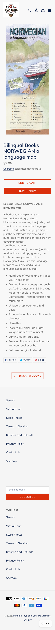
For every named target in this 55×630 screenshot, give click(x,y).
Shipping (8, 168)
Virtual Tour (13, 409)
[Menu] (49, 10)
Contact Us (13, 452)
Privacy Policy (15, 443)
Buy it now (27, 190)
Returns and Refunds (19, 435)
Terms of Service (17, 426)
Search (10, 400)
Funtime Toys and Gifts (25, 615)
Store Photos (14, 417)
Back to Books (29, 375)
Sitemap (11, 461)
